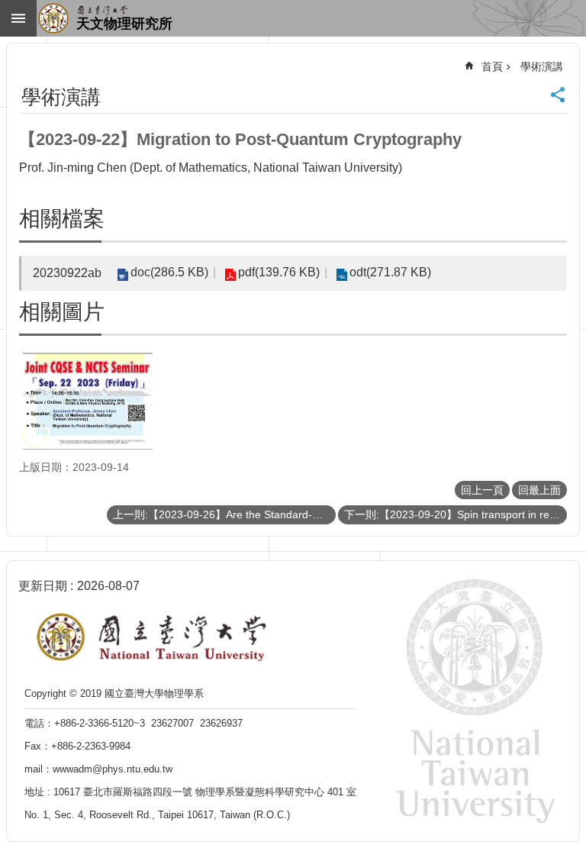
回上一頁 (482, 490)
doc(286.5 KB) (169, 272)
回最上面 (539, 490)
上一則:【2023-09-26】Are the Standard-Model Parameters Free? (224, 514)
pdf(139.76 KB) (279, 272)
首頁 (492, 66)
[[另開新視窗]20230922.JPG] (88, 401)
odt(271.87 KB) (390, 272)
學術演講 (541, 66)
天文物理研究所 (124, 23)
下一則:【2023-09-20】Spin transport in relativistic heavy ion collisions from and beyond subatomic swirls (455, 514)
